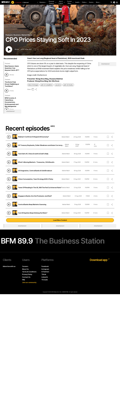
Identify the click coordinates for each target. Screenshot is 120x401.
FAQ (23, 280)
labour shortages (33, 85)
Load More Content (60, 220)
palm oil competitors (46, 85)
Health (77, 2)
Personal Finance (51, 2)
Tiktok (43, 274)
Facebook (45, 266)
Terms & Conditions (29, 272)
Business (42, 2)
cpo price (58, 85)
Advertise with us (9, 266)
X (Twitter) (45, 272)
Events (91, 2)
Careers (25, 266)
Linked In (44, 277)
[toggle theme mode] (114, 2)
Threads (44, 280)
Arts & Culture (61, 2)
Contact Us (26, 277)
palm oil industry (68, 85)
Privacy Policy (27, 274)
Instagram (45, 269)
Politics (84, 2)
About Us (25, 269)
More (97, 2)
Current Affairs (69, 2)
